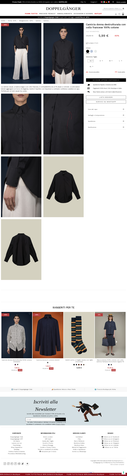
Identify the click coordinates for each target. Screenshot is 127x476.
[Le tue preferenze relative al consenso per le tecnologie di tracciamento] (123, 472)
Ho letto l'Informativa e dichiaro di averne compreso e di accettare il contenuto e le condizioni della (44, 242)
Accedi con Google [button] (44, 255)
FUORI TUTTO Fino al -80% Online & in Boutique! (26, 474)
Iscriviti (55, 236)
